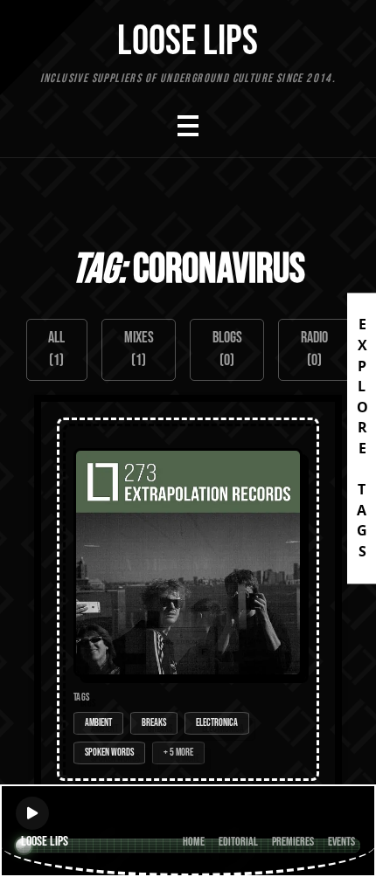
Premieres (293, 841)
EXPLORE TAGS (362, 438)
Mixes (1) (139, 348)
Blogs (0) (227, 348)
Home (194, 841)
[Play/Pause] (32, 813)
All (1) (56, 348)
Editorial (238, 841)
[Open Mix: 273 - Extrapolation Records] (188, 599)
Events (341, 841)
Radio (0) (314, 348)
